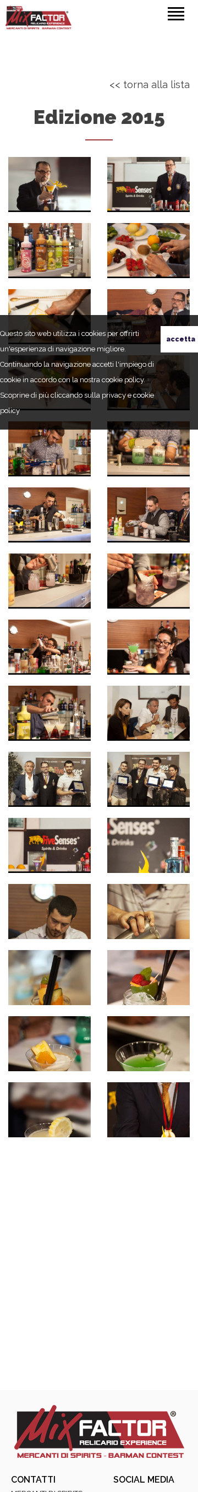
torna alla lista (156, 84)
